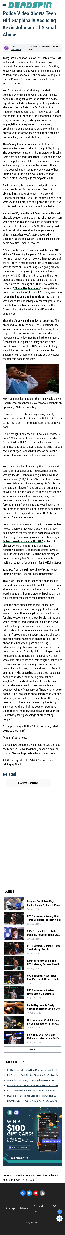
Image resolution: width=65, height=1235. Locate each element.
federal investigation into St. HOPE (23, 541)
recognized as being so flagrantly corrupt (26, 296)
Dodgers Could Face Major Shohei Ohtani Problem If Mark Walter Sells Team (43, 903)
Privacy (24, 1208)
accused (43, 532)
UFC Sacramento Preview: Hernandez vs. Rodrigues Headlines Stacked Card (40, 992)
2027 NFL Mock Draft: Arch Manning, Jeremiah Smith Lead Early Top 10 (43, 933)
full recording (32, 569)
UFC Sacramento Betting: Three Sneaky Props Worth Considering (43, 948)
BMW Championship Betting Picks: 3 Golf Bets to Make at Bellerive (32, 1101)
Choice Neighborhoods (27, 288)
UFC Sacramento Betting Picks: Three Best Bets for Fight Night (44, 918)
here (25, 116)
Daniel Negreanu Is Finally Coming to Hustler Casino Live (43, 1007)
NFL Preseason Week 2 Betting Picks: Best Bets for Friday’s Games (43, 1022)
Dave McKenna (16, 48)
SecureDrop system (23, 753)
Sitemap (10, 1208)
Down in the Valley (28, 320)
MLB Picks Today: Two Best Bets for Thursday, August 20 (31, 1096)
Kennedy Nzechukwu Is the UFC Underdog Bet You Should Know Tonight (43, 962)
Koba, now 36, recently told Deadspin (24, 213)
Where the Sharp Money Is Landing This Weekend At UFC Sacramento (32, 1080)
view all (32, 1049)
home (6, 1175)
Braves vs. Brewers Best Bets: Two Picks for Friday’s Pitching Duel (33, 1085)
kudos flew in (21, 305)
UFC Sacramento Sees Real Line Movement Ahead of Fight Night (43, 977)
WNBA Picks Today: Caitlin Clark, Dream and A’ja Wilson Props (31, 1090)
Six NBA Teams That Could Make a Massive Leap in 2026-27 (43, 1037)
